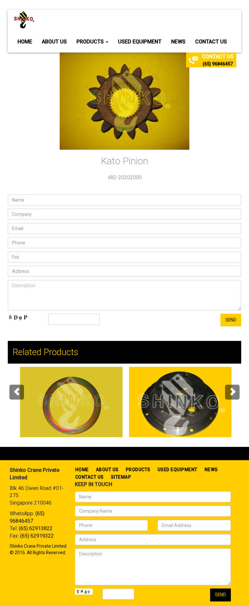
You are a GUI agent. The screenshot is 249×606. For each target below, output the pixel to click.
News (178, 42)
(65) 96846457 (218, 63)
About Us (54, 42)
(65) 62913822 (36, 528)
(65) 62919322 (37, 536)
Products (91, 42)
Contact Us (211, 42)
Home (25, 42)
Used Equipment (139, 42)
